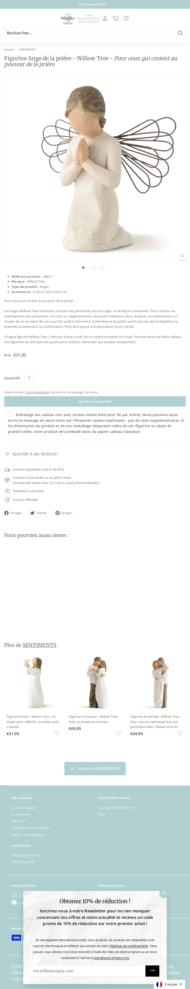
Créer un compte (24, 808)
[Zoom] (182, 255)
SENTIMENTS (27, 49)
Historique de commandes (31, 828)
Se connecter (21, 814)
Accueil (9, 49)
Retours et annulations (28, 835)
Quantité (12, 378)
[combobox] (169, 984)
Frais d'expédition (37, 392)
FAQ (102, 814)
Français (171, 984)
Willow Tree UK (23, 862)
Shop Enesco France (26, 855)
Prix (8, 355)
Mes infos (19, 821)
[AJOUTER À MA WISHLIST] (57, 623)
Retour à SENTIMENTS (98, 768)
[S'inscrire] (152, 971)
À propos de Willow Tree (116, 808)
